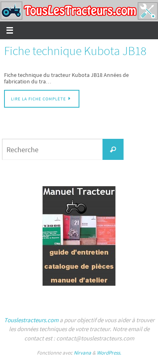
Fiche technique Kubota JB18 (75, 50)
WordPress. (109, 352)
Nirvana (82, 352)
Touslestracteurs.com (31, 320)
